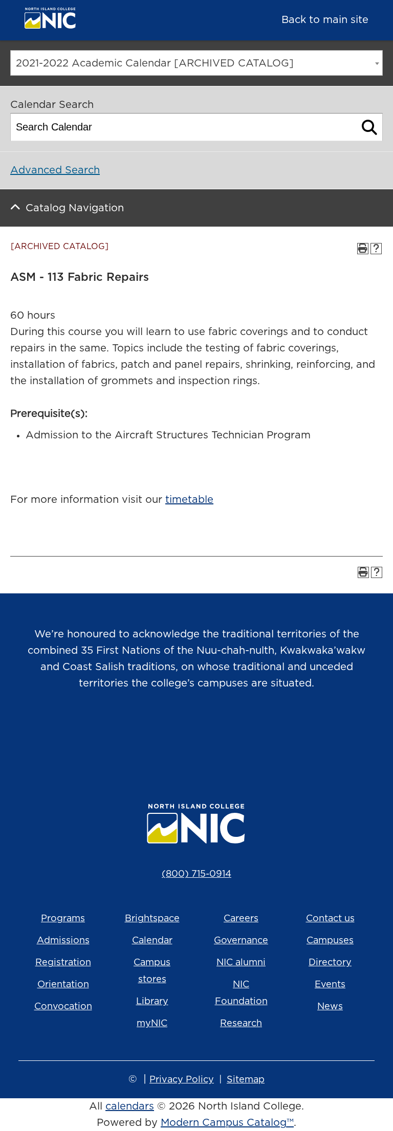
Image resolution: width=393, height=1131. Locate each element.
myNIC (152, 1023)
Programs (63, 918)
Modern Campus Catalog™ (227, 1123)
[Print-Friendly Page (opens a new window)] (362, 248)
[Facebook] (182, 735)
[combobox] (196, 63)
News (330, 1006)
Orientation (63, 984)
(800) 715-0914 (196, 874)
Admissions (63, 940)
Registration (63, 962)
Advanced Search (55, 170)
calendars (129, 1106)
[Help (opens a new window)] (376, 248)
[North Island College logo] (100, 20)
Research (241, 1023)
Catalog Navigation (75, 208)
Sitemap (246, 1079)
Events (330, 984)
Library (152, 1001)
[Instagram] (153, 735)
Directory (330, 962)
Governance (241, 940)
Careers (241, 918)
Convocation (63, 1006)
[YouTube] (211, 735)
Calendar (152, 940)
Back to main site (324, 20)
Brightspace (152, 918)
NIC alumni (241, 962)
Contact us (330, 918)
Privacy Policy (181, 1079)
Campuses (330, 940)
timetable (189, 500)
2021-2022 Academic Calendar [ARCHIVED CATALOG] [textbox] (155, 63)
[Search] (369, 127)
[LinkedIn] (239, 735)
